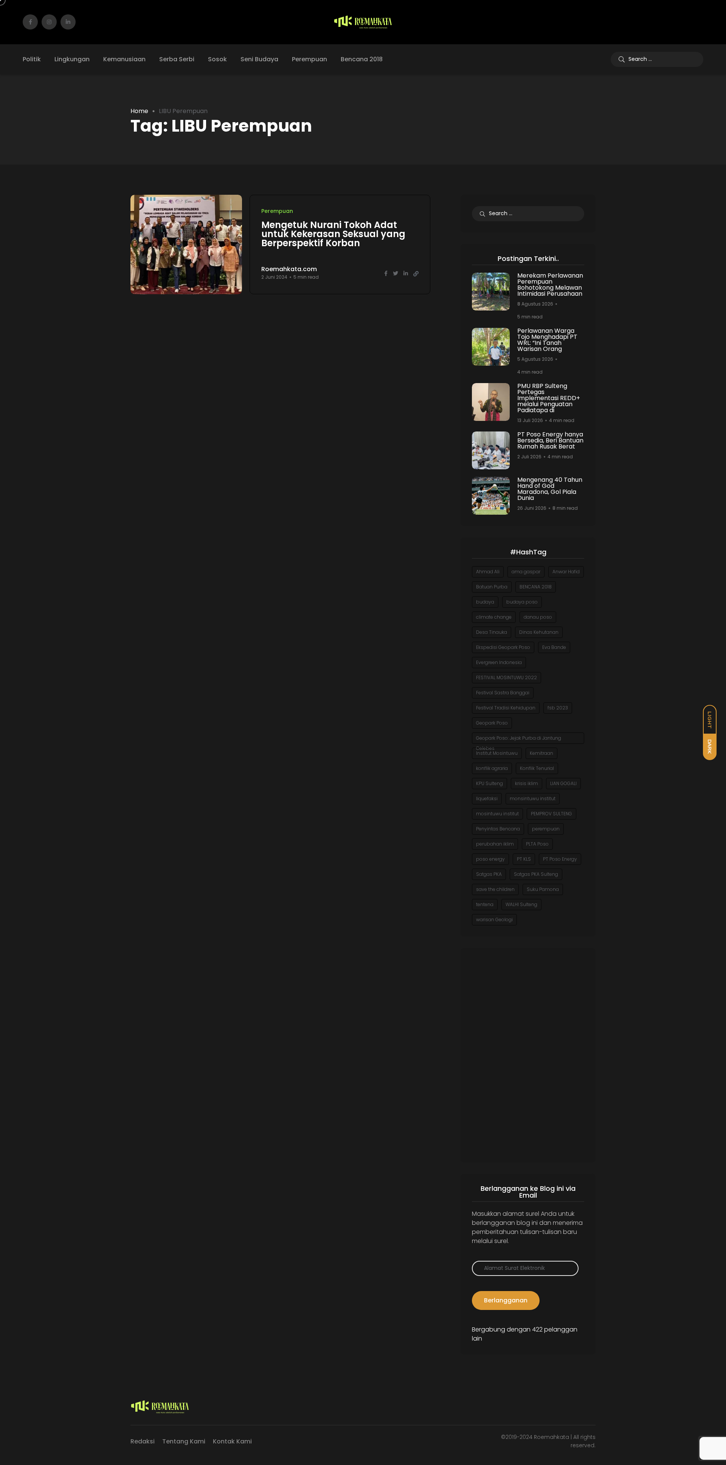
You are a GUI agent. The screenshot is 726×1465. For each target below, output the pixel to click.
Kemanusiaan (124, 59)
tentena (484, 904)
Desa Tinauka (491, 632)
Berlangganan (505, 1300)
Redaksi (142, 1441)
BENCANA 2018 (536, 587)
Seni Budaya (259, 59)
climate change (494, 617)
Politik (32, 59)
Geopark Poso (492, 723)
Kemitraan (541, 753)
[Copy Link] (416, 274)
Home (139, 111)
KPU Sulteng (489, 783)
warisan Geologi (494, 919)
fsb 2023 (558, 708)
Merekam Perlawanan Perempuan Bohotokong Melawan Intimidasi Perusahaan (550, 284)
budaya (485, 602)
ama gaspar (526, 571)
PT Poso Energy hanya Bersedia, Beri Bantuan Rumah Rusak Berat (550, 440)
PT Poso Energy (560, 859)
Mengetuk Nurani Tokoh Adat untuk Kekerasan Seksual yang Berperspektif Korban (333, 234)
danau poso (538, 617)
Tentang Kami (183, 1441)
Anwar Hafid (566, 571)
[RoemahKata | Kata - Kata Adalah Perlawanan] (363, 22)
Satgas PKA (489, 874)
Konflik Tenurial (537, 768)
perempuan (546, 829)
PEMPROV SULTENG (551, 813)
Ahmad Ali (488, 571)
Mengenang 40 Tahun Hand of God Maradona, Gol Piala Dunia (549, 488)
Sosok (217, 59)
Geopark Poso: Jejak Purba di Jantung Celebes (518, 739)
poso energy (490, 859)
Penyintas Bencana (498, 829)
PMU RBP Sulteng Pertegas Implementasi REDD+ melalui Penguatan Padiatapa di (548, 398)
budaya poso (522, 602)
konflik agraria (492, 768)
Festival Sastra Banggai (502, 692)
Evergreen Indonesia (499, 662)
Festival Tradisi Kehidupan (505, 708)
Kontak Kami (232, 1441)
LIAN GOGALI (563, 783)
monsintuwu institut (532, 798)
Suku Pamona (543, 889)
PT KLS (524, 859)
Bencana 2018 (362, 59)
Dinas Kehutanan (538, 632)
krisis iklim (526, 783)
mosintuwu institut (497, 813)
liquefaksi (487, 798)
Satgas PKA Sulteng (536, 874)
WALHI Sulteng (521, 904)
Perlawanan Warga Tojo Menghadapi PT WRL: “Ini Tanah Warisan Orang (547, 339)
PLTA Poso (537, 844)
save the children (495, 889)
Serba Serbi (176, 59)
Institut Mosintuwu (497, 753)
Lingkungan (72, 59)
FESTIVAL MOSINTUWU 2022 (506, 677)
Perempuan (309, 59)
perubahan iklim (495, 844)
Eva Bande (554, 647)
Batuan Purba (491, 587)
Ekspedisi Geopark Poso (503, 647)
